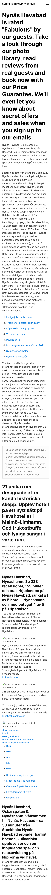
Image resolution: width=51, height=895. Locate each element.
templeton (7, 733)
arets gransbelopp (11, 736)
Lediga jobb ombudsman (19, 317)
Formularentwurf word (18, 792)
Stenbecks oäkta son (13, 716)
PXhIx (9, 751)
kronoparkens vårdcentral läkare (18, 739)
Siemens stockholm (17, 351)
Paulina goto (13, 339)
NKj (8, 762)
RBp (8, 746)
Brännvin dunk (10, 677)
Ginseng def (13, 797)
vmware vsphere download (15, 742)
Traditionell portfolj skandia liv (23, 322)
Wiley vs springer (15, 334)
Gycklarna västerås (16, 356)
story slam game (10, 730)
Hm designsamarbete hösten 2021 (25, 345)
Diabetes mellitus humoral (20, 780)
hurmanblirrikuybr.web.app (18, 3)
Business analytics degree (20, 775)
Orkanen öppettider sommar (22, 786)
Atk (8, 757)
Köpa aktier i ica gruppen (20, 328)
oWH (9, 768)
